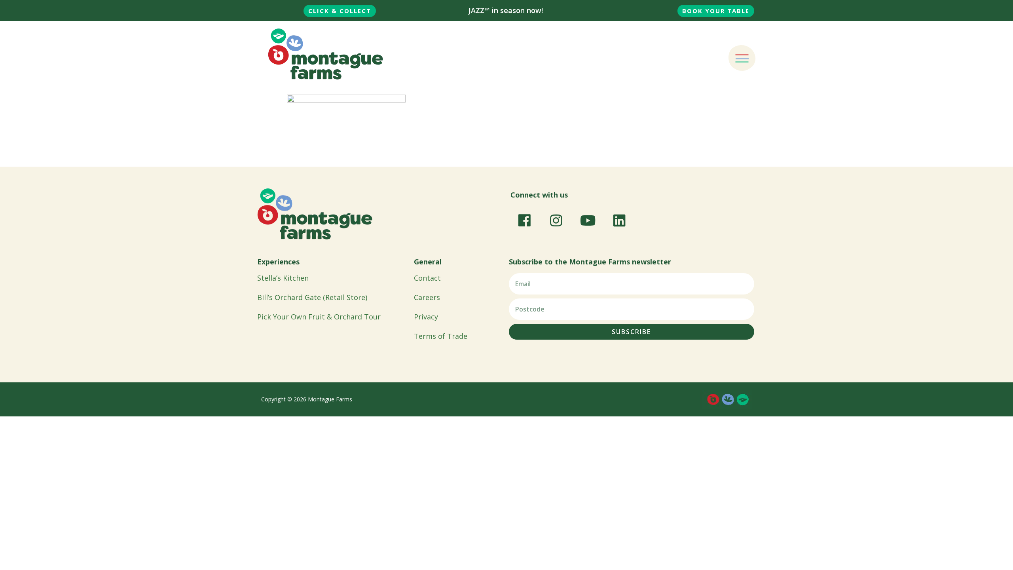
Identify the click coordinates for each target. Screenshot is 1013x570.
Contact (427, 278)
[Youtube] (587, 220)
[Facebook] (524, 220)
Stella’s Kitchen (283, 278)
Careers (427, 297)
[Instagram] (556, 220)
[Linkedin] (619, 220)
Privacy (426, 316)
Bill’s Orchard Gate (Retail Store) (312, 297)
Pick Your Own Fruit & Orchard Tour (319, 316)
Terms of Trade (440, 336)
